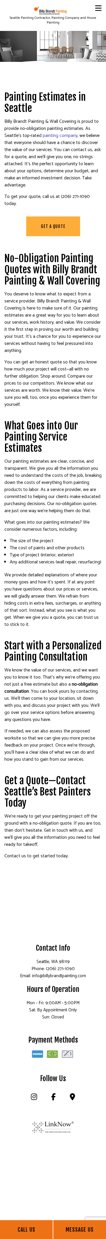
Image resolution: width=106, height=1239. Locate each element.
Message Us (80, 1229)
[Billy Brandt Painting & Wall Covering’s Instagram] (33, 1098)
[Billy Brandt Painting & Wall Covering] (50, 11)
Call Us (26, 1229)
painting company (60, 136)
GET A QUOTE (53, 226)
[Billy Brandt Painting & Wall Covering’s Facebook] (53, 1098)
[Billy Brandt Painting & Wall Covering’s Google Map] (72, 1098)
